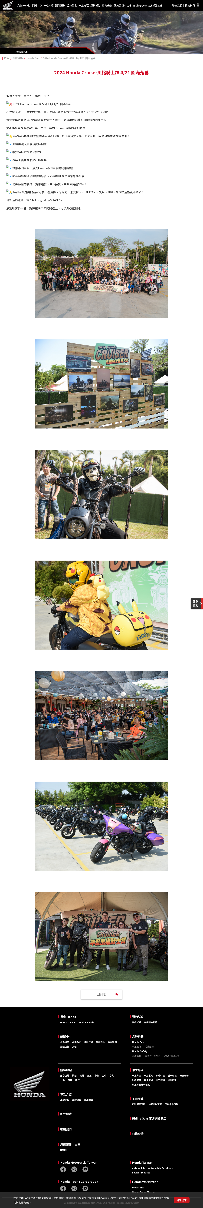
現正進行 (136, 1046)
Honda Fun (32, 58)
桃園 (74, 1075)
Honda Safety (139, 1051)
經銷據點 (95, 5)
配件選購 (60, 5)
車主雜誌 (160, 1080)
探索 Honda (23, 5)
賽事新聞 (112, 1042)
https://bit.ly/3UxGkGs (47, 200)
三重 (89, 1075)
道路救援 (172, 1080)
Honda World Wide (145, 1181)
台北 (111, 1075)
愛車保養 (172, 1075)
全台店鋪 (64, 1075)
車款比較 (64, 1100)
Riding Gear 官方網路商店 (148, 5)
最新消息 (64, 1042)
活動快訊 (88, 1042)
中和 (97, 1075)
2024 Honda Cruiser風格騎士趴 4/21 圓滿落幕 (69, 58)
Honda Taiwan (68, 1022)
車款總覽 (76, 1100)
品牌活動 (72, 5)
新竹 (77, 1080)
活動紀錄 (149, 1046)
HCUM (63, 1150)
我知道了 (182, 1200)
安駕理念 (136, 1055)
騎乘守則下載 (155, 1104)
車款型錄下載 (138, 1104)
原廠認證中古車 (123, 5)
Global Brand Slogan (143, 1192)
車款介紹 (48, 5)
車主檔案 (148, 1075)
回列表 (101, 994)
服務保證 (136, 1080)
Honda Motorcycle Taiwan (78, 1162)
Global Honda (86, 1022)
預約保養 (160, 1075)
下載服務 (138, 1098)
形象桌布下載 (171, 1104)
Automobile (138, 1168)
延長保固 (148, 1080)
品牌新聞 (76, 1042)
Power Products (141, 1172)
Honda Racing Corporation (79, 1181)
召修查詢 (107, 5)
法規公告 (64, 1046)
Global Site (138, 1187)
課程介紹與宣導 (171, 1055)
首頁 (6, 58)
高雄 (82, 1075)
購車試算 (88, 1100)
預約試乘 (190, 5)
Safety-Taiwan (152, 1055)
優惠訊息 (100, 1042)
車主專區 (84, 5)
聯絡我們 (177, 5)
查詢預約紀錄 (150, 1022)
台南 (62, 1080)
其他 (74, 1046)
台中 (104, 1075)
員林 (70, 1080)
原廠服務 (184, 1075)
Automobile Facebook (160, 1168)
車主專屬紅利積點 (141, 1084)
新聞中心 (37, 5)
